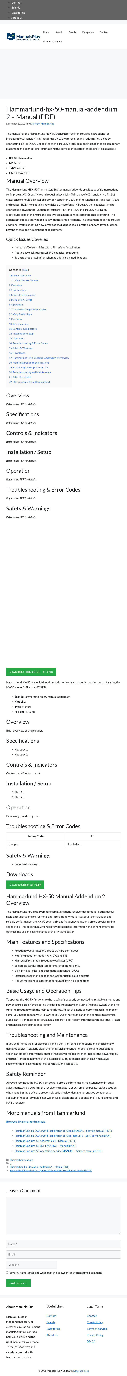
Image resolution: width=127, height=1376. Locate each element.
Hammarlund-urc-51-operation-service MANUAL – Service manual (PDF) (58, 1151)
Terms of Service (97, 1328)
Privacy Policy (95, 1335)
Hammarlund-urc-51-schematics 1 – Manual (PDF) (45, 1140)
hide (25, 270)
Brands (15, 7)
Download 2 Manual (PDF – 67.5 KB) (31, 671)
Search (58, 32)
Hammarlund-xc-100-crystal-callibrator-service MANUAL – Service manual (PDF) (63, 1130)
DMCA (91, 1341)
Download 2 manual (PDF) (25, 884)
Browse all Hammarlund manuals (25, 1121)
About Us (17, 17)
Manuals (28, 1159)
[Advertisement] (63, 72)
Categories (18, 12)
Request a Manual (52, 41)
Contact (16, 2)
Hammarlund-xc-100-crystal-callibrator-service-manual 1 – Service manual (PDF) (63, 1135)
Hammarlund (16, 1159)
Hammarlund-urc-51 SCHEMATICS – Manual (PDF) (45, 1145)
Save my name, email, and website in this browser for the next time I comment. (56, 1272)
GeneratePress (81, 1370)
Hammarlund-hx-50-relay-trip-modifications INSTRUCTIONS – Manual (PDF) (51, 1170)
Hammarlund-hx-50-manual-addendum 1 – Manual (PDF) (39, 1166)
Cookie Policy (95, 1322)
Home (46, 32)
